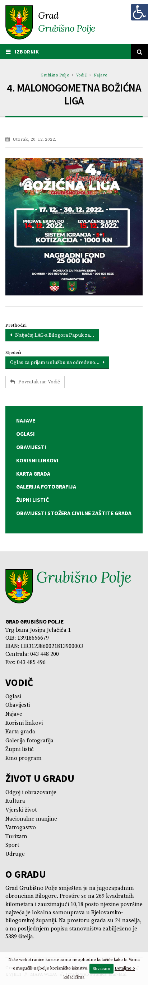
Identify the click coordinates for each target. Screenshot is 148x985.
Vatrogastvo (20, 827)
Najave (100, 75)
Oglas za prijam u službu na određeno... (56, 362)
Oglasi (13, 696)
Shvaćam (101, 968)
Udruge (15, 854)
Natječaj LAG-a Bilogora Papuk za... (53, 335)
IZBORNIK (26, 51)
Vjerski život (21, 810)
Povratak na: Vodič (37, 382)
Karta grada (20, 731)
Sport (12, 845)
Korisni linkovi (24, 723)
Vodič (81, 75)
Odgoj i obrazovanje (30, 792)
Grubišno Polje (55, 75)
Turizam (16, 836)
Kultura (15, 801)
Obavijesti (17, 705)
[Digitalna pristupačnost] (139, 12)
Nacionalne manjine (31, 819)
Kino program (23, 758)
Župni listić (19, 749)
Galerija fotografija (29, 740)
